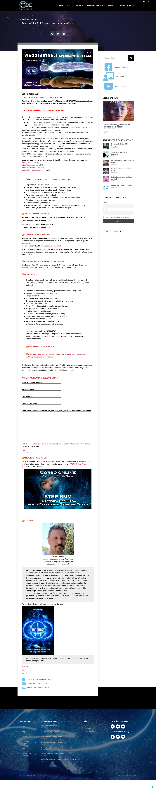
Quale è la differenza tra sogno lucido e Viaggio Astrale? (60, 759)
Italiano (24, 673)
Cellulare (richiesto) (29, 404)
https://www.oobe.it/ (30, 168)
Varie (36, 19)
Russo (24, 670)
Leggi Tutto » (106, 132)
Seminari (110, 5)
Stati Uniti (25, 666)
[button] (52, 33)
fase (20, 19)
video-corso (51, 357)
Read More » (114, 147)
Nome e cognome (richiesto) (33, 383)
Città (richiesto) (28, 397)
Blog (68, 5)
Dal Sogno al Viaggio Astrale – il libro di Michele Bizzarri (116, 125)
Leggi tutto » (44, 727)
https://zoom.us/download (51, 246)
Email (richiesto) (28, 390)
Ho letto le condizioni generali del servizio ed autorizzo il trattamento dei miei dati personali (56, 444)
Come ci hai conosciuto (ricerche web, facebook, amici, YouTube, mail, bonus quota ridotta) (56, 411)
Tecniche (78, 5)
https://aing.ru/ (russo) (30, 163)
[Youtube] (118, 726)
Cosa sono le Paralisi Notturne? (52, 748)
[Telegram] (123, 726)
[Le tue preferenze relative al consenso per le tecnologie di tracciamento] (152, 787)
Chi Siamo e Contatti (127, 5)
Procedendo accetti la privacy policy (117, 217)
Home (61, 5)
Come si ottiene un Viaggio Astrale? (53, 754)
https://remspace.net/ (30, 165)
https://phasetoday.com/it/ (32, 170)
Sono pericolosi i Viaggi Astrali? (52, 737)
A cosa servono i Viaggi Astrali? (52, 742)
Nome (105, 203)
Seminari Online (28, 19)
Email (105, 210)
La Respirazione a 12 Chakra (121, 185)
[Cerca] (131, 58)
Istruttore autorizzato (50, 559)
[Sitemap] (113, 737)
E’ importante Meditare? (49, 725)
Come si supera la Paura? (50, 731)
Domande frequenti (94, 5)
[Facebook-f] (113, 726)
